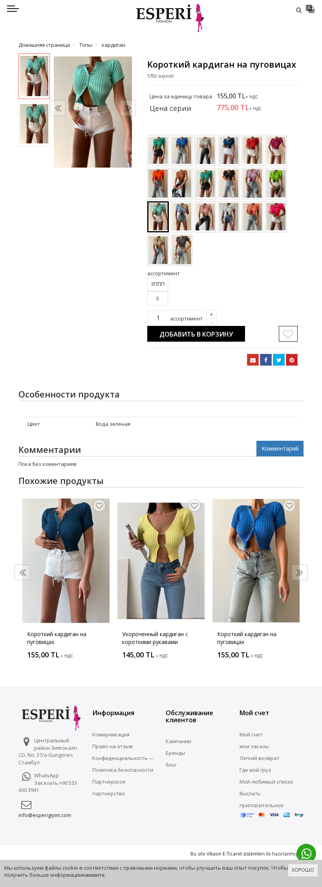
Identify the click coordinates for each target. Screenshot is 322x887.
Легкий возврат (260, 758)
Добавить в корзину (196, 334)
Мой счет (251, 734)
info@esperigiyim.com (44, 815)
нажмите (93, 874)
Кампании (178, 741)
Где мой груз (255, 769)
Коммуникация (111, 734)
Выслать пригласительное (262, 799)
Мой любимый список (266, 781)
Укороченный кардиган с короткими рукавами (155, 638)
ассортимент (186, 318)
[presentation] (58, 108)
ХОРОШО (303, 870)
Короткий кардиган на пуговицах (56, 638)
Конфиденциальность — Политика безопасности (123, 764)
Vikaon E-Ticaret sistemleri (236, 853)
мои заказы (254, 746)
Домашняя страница (44, 44)
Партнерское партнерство (109, 787)
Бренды (175, 752)
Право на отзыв (112, 746)
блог (171, 764)
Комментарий (280, 448)
